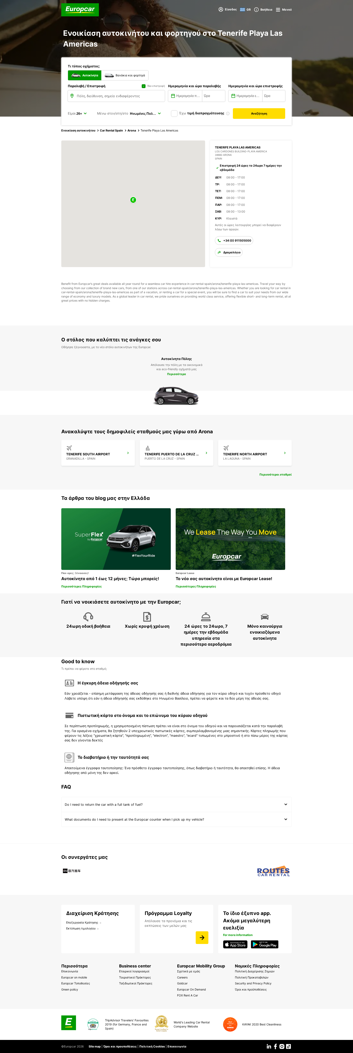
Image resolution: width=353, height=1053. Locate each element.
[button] (133, 200)
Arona (131, 130)
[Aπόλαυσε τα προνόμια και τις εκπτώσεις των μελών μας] (202, 937)
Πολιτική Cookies (152, 1046)
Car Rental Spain (111, 130)
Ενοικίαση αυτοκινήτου (78, 130)
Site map (95, 1046)
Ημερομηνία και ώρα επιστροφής (255, 86)
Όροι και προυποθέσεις (120, 1046)
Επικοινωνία (177, 1046)
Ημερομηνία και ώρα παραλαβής (194, 86)
